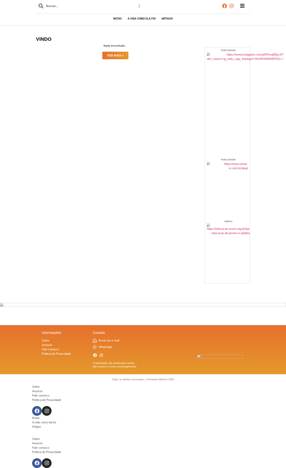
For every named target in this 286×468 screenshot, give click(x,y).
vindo (43, 39)
